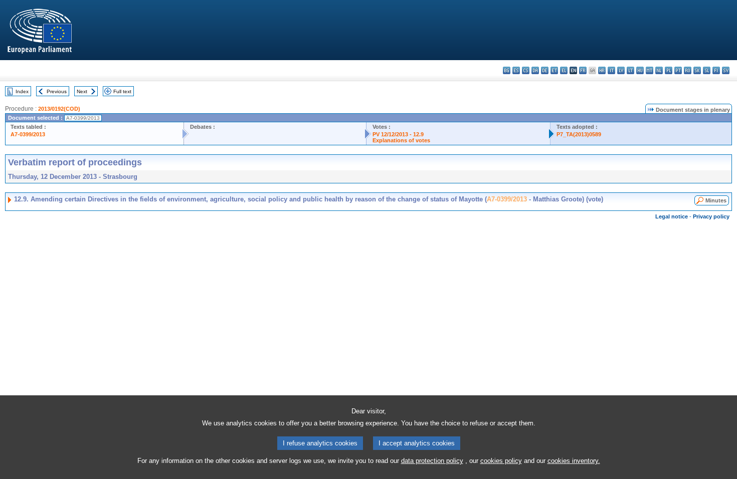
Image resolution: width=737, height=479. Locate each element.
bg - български (506, 70)
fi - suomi (716, 70)
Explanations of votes (401, 140)
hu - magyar (640, 70)
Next (82, 91)
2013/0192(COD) (59, 109)
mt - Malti (649, 70)
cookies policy (501, 460)
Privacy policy (711, 216)
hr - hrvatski (602, 70)
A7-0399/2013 (28, 134)
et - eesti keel (554, 70)
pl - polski (668, 70)
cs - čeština (525, 70)
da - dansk (535, 70)
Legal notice (671, 216)
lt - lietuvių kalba (630, 70)
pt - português (678, 70)
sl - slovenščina (706, 70)
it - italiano (611, 70)
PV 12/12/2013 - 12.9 (398, 134)
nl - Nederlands (659, 70)
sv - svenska (725, 70)
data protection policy (432, 460)
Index (22, 91)
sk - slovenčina (697, 70)
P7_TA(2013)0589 (579, 134)
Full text (122, 91)
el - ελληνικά (564, 70)
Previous (57, 91)
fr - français (583, 70)
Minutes (715, 200)
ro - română (687, 70)
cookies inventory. (573, 460)
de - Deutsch (544, 70)
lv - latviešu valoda (621, 70)
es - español (516, 70)
